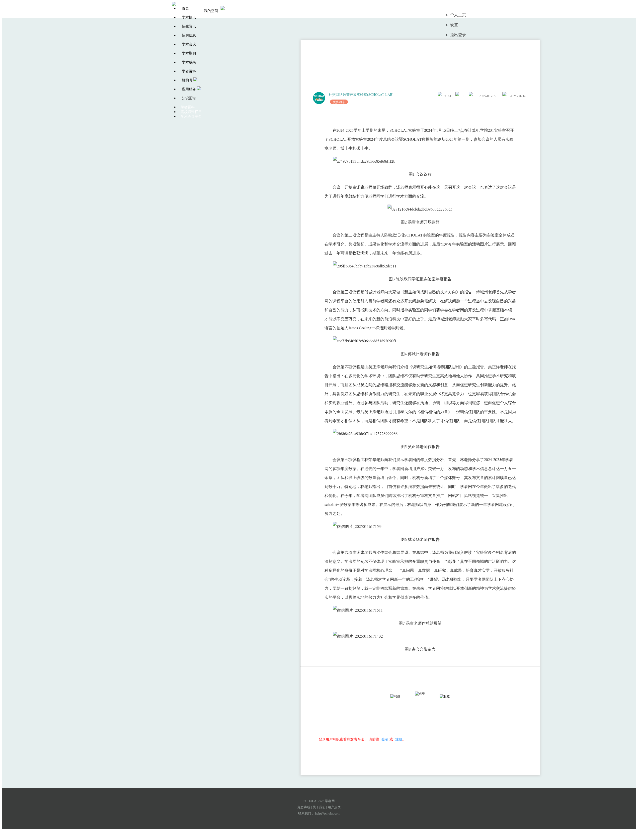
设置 (454, 25)
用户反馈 (334, 807)
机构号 (187, 80)
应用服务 (189, 89)
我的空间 (211, 11)
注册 (398, 739)
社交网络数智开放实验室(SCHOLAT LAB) (361, 94)
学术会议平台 (191, 117)
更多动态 (339, 102)
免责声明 (303, 807)
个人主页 (458, 15)
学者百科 (189, 71)
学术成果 (189, 62)
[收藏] (449, 696)
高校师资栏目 (191, 112)
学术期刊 (189, 53)
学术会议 (189, 44)
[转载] (399, 696)
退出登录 (458, 35)
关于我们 (319, 807)
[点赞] (424, 694)
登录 (384, 739)
